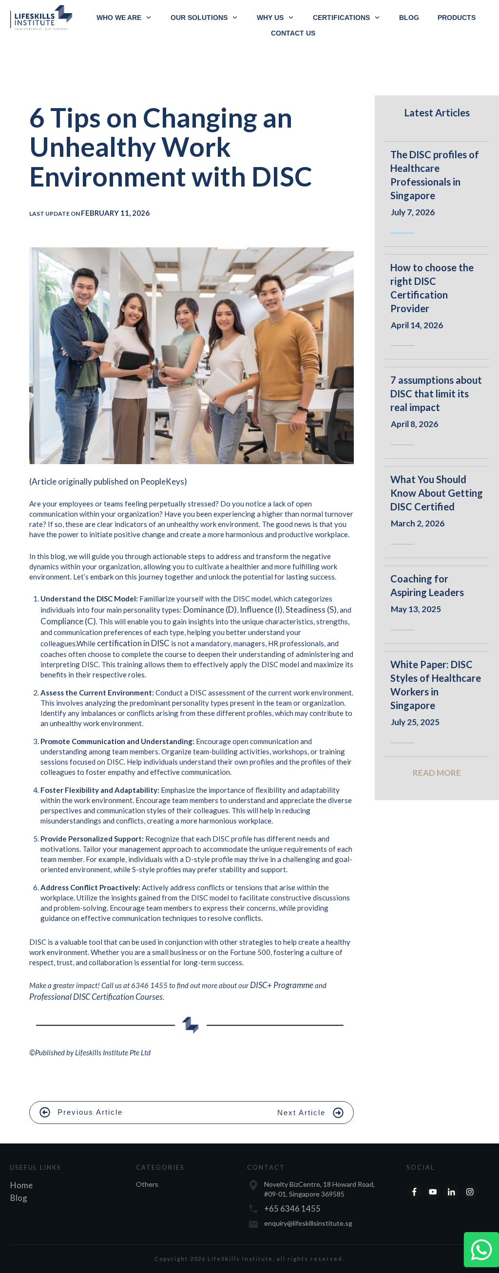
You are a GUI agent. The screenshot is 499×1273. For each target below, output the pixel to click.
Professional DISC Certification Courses (96, 997)
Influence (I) (261, 609)
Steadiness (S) (311, 609)
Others (147, 1184)
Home (21, 1185)
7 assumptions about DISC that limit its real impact (436, 393)
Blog (18, 1198)
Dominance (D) (210, 609)
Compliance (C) (68, 621)
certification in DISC (133, 643)
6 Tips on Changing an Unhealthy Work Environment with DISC (170, 146)
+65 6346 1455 (292, 1208)
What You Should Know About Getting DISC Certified (436, 492)
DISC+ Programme (281, 985)
